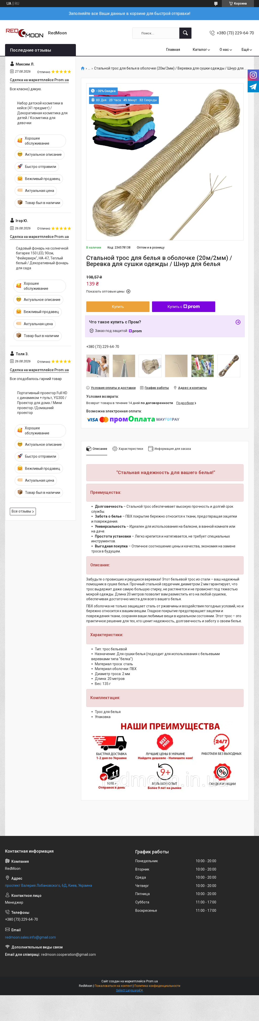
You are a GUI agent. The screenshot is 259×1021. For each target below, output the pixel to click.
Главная (173, 50)
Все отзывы (21, 511)
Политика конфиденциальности (157, 986)
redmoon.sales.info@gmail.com (30, 937)
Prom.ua (152, 981)
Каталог (200, 50)
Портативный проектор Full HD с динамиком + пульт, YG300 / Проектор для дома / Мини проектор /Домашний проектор (42, 403)
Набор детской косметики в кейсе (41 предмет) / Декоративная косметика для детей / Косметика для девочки (42, 113)
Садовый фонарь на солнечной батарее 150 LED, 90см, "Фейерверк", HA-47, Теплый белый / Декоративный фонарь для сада (42, 258)
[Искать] (185, 33)
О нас (224, 50)
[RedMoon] (24, 33)
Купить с (175, 307)
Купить (118, 307)
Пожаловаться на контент (113, 986)
